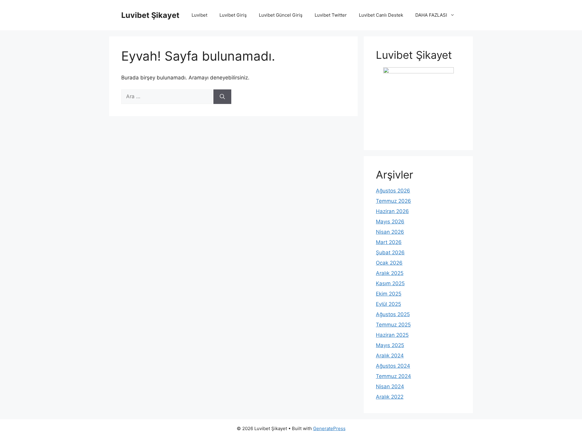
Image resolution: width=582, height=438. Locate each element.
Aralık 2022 (389, 397)
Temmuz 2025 (393, 325)
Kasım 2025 (390, 283)
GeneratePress (329, 428)
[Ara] (222, 96)
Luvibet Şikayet (150, 15)
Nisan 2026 (390, 232)
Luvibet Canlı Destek (381, 15)
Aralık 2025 (389, 273)
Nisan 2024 (390, 386)
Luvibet (199, 15)
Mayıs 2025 (390, 345)
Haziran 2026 (392, 211)
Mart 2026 (389, 242)
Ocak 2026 (389, 263)
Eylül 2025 (388, 304)
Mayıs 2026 (390, 222)
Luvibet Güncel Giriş (281, 15)
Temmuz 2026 (393, 201)
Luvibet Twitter (331, 15)
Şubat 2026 (390, 252)
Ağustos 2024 (393, 366)
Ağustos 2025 (393, 314)
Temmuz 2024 (393, 376)
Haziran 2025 (392, 335)
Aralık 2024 (390, 356)
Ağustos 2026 (393, 191)
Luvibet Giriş (233, 15)
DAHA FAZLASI (431, 15)
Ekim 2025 (388, 294)
